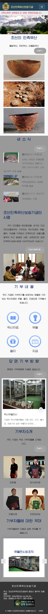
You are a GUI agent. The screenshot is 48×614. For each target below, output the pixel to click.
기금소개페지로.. (35, 250)
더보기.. (40, 51)
